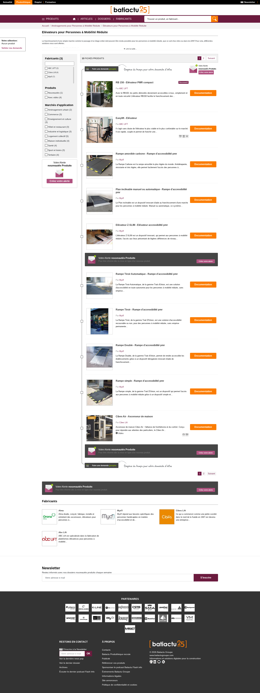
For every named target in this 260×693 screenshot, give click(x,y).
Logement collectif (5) (58, 136)
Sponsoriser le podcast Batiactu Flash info (122, 667)
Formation (50, 2)
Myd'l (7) (51, 77)
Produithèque (23, 2)
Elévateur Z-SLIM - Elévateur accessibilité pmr (142, 225)
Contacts (106, 650)
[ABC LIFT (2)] (46, 68)
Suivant (211, 58)
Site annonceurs (110, 680)
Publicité (106, 658)
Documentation (203, 93)
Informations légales (111, 676)
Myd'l (121, 160)
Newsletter (249, 2)
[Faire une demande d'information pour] (101, 464)
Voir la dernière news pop (71, 658)
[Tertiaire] (46, 154)
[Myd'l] (108, 516)
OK (88, 653)
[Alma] (49, 516)
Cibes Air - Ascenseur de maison (134, 416)
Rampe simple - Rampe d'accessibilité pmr (140, 381)
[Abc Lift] (49, 538)
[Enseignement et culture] (46, 119)
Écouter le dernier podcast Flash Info (76, 671)
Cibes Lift (123, 422)
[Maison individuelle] (46, 141)
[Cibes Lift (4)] (46, 72)
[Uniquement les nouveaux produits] (46, 92)
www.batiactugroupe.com (161, 655)
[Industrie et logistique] (46, 131)
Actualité (7, 2)
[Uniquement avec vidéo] (46, 97)
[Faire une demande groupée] (101, 67)
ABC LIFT (123, 88)
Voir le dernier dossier (69, 663)
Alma (61, 510)
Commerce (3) (55, 114)
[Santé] (46, 145)
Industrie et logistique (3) (60, 131)
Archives (63, 667)
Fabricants (124, 19)
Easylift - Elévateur (126, 118)
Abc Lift (63, 532)
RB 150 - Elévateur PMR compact (152, 82)
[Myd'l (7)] (46, 76)
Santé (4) (52, 145)
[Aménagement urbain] (46, 109)
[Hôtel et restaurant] (46, 127)
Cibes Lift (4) (53, 72)
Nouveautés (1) (55, 93)
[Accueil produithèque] (74, 19)
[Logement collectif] (46, 136)
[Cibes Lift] (166, 516)
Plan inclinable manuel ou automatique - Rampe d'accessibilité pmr (151, 190)
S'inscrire (205, 577)
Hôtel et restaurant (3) (58, 127)
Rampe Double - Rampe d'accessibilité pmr (140, 345)
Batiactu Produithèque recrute (116, 654)
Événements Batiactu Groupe (116, 671)
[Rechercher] (214, 19)
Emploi (38, 2)
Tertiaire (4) (53, 155)
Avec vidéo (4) (55, 97)
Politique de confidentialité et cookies (119, 685)
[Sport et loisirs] (46, 150)
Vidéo (121, 433)
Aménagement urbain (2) (60, 110)
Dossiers (104, 19)
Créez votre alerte (60, 181)
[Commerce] (46, 114)
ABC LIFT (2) (53, 68)
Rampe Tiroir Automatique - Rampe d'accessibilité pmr (147, 274)
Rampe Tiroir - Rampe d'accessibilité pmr (139, 309)
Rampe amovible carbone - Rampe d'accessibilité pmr (146, 153)
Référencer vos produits (113, 663)
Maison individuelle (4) (58, 141)
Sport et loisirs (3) (56, 150)
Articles (86, 19)
